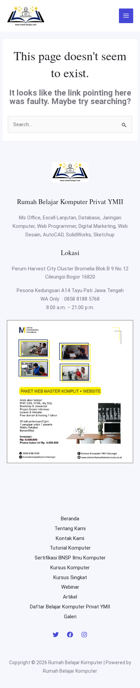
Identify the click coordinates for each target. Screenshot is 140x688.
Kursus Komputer (70, 568)
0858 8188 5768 (82, 299)
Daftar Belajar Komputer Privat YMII (70, 607)
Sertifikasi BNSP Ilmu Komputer (70, 558)
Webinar (70, 587)
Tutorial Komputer (70, 548)
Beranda (70, 519)
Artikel (70, 597)
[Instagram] (84, 635)
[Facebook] (70, 635)
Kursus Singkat (70, 577)
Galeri (70, 617)
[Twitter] (56, 635)
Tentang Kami (70, 528)
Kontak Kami (70, 538)
